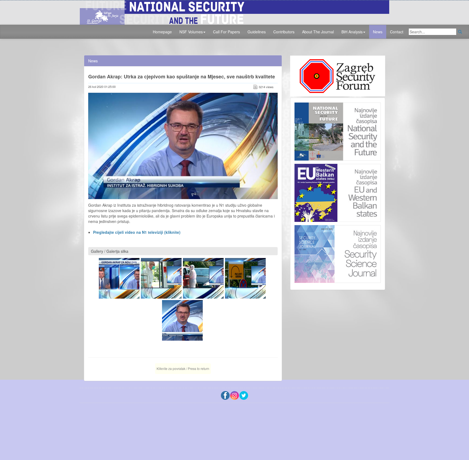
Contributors (283, 31)
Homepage (162, 31)
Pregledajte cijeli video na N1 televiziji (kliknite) (136, 232)
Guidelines (257, 31)
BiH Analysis (352, 31)
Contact (396, 31)
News (377, 31)
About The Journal (318, 31)
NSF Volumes (191, 31)
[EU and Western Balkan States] (337, 192)
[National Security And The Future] (234, 11)
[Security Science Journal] (337, 252)
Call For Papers (226, 31)
